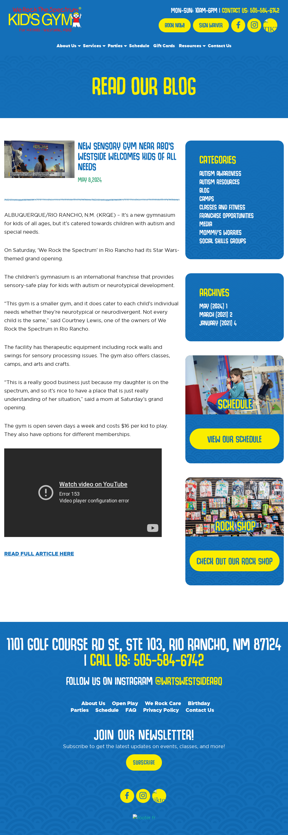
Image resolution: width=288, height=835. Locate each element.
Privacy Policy (161, 710)
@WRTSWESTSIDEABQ (188, 681)
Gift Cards (164, 45)
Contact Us (219, 45)
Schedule (139, 45)
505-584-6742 (264, 10)
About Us (66, 45)
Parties (115, 45)
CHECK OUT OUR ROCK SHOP (235, 561)
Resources (190, 45)
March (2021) (215, 314)
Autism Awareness (220, 173)
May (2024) (213, 306)
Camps (206, 198)
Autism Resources (219, 181)
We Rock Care (163, 703)
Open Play (125, 703)
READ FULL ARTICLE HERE (39, 553)
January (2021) (218, 323)
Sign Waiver (211, 25)
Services (92, 45)
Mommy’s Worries (220, 232)
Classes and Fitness (222, 207)
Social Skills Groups (222, 240)
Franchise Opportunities (226, 215)
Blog (204, 190)
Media (205, 224)
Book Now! (174, 25)
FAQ (130, 710)
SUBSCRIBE (144, 762)
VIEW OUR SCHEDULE (234, 439)
